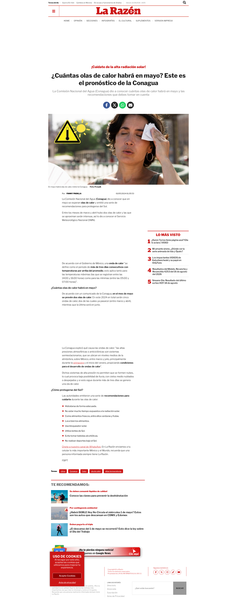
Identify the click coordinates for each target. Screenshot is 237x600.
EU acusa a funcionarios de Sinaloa (108, 3)
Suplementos (143, 20)
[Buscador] (184, 2)
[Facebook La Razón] (106, 105)
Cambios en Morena (84, 3)
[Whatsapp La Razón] (122, 105)
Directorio (111, 585)
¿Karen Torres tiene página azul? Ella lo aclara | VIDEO (169, 241)
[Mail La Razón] (130, 105)
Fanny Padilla (74, 193)
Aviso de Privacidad (115, 596)
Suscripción (112, 592)
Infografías (108, 20)
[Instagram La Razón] (167, 572)
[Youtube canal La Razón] (178, 572)
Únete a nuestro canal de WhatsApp (81, 446)
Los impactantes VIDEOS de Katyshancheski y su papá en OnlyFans (166, 260)
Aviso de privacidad (67, 582)
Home (67, 20)
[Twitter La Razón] (114, 105)
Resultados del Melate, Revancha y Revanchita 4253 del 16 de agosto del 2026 (169, 272)
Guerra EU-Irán (68, 3)
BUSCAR (180, 588)
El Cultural (125, 20)
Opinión (78, 20)
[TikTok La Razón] (173, 572)
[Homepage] (118, 10)
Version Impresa (164, 20)
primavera (78, 362)
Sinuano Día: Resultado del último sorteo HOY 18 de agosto (169, 281)
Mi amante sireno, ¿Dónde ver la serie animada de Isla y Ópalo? (168, 250)
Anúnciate (111, 589)
